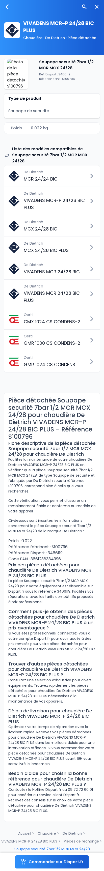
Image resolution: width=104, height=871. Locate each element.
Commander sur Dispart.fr (56, 862)
